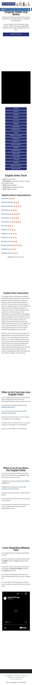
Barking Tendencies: (7, 206)
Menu (3, 9)
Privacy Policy (22, 682)
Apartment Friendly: (7, 202)
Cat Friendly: (5, 210)
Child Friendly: (5, 214)
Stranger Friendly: (6, 245)
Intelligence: (5, 233)
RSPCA (21, 423)
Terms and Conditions (12, 682)
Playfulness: (5, 237)
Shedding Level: (6, 241)
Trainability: (4, 249)
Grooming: (4, 226)
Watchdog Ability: (6, 253)
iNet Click (18, 679)
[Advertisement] (16, 54)
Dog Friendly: (5, 218)
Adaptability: (5, 198)
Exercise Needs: (6, 222)
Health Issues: (5, 229)
